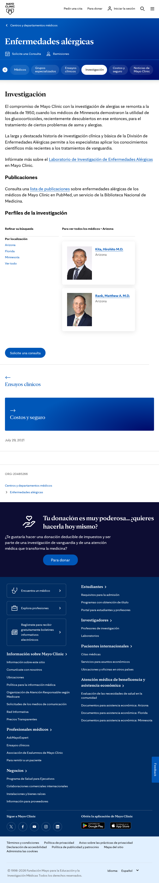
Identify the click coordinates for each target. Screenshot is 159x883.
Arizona (10, 245)
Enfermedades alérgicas (49, 41)
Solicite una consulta (25, 353)
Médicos (20, 69)
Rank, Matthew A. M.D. (112, 295)
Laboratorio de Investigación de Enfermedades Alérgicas (101, 159)
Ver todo (11, 263)
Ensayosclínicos (70, 69)
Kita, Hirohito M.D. (109, 249)
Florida (10, 251)
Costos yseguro (119, 69)
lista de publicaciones (50, 188)
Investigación (95, 69)
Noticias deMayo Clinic (142, 69)
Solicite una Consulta (26, 54)
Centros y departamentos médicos (34, 25)
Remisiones (61, 54)
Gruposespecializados (45, 69)
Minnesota (12, 257)
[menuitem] (19, 69)
